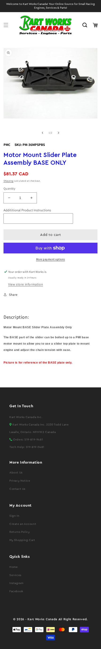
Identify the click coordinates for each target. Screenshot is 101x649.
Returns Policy (19, 531)
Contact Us (17, 488)
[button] (6, 25)
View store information (25, 284)
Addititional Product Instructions (27, 210)
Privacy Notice (19, 480)
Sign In (14, 515)
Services (15, 575)
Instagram (16, 583)
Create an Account (22, 524)
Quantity (9, 189)
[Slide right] (58, 133)
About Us (16, 472)
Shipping (8, 180)
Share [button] (13, 294)
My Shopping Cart (22, 540)
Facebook (16, 591)
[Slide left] (42, 133)
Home (13, 567)
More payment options (50, 259)
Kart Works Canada (42, 619)
